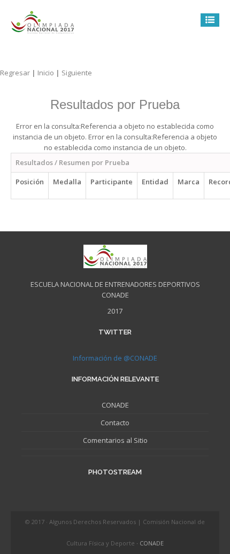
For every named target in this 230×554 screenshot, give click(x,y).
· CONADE (150, 543)
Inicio (49, 72)
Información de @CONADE (115, 358)
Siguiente (77, 72)
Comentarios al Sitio (115, 440)
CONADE (115, 405)
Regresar (18, 72)
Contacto (115, 422)
